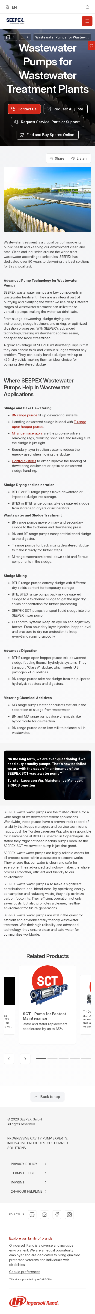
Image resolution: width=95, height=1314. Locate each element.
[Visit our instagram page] (69, 1214)
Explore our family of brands (30, 1238)
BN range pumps (24, 415)
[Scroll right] (25, 1059)
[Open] (87, 21)
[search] (87, 7)
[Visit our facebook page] (57, 1214)
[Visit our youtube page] (44, 1214)
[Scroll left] (9, 1059)
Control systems (24, 461)
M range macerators (27, 433)
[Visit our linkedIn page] (32, 1214)
